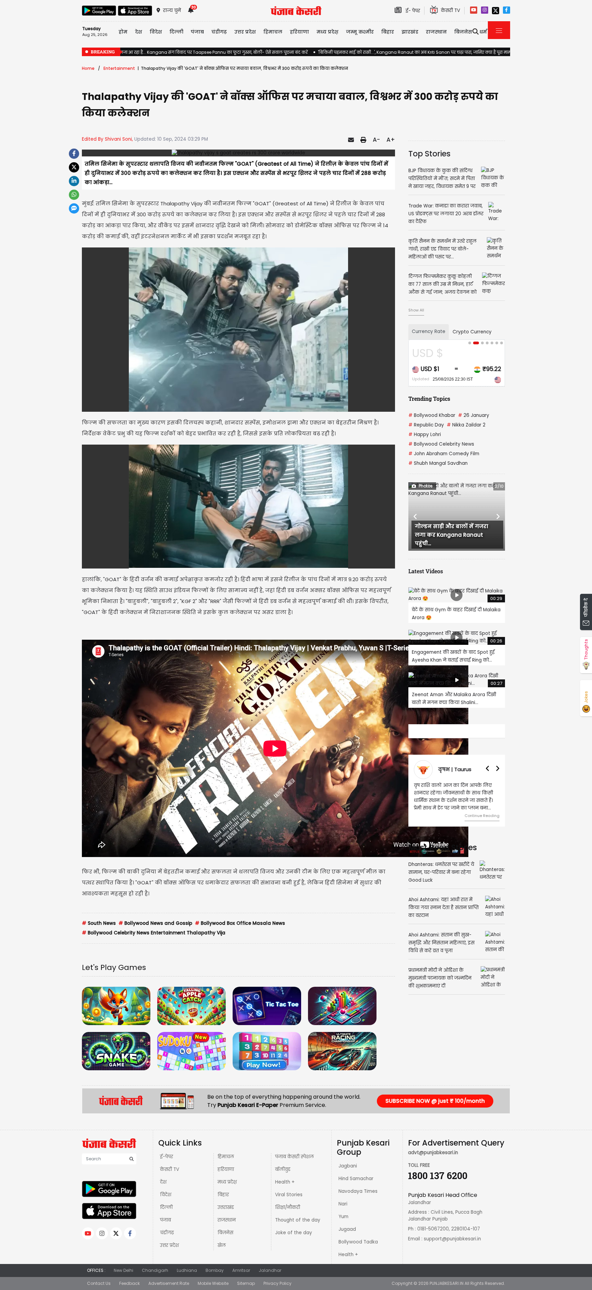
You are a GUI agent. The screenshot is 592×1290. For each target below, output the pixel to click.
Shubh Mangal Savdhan (438, 463)
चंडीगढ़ (167, 1232)
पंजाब (165, 1220)
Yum (343, 1216)
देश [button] (138, 31)
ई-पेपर (166, 1156)
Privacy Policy (277, 1283)
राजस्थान (227, 1220)
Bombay (215, 1270)
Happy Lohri (424, 434)
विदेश (165, 1194)
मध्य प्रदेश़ (327, 31)
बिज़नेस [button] (463, 31)
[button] (415, 516)
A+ (390, 140)
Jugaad (347, 1229)
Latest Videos (425, 571)
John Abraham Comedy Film (443, 453)
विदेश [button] (156, 31)
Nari (342, 1204)
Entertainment (119, 68)
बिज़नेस (225, 1232)
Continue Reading (482, 815)
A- (376, 140)
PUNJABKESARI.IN (447, 1283)
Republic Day (426, 425)
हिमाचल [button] (272, 31)
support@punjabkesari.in (452, 1239)
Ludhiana (187, 1270)
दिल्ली (176, 31)
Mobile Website (213, 1283)
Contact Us (99, 1283)
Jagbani (347, 1166)
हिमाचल (226, 1156)
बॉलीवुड (283, 1169)
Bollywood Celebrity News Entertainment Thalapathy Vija (153, 933)
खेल (222, 1245)
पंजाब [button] (197, 31)
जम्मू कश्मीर (360, 31)
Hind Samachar (355, 1178)
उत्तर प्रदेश (245, 31)
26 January (473, 415)
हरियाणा (226, 1169)
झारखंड (410, 31)
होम (123, 31)
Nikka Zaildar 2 (466, 425)
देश (163, 1182)
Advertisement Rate (168, 1283)
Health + (285, 1182)
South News (99, 923)
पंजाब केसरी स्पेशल (294, 1156)
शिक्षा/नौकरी (287, 1207)
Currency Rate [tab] (428, 331)
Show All (416, 310)
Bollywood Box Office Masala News (240, 923)
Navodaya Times (358, 1191)
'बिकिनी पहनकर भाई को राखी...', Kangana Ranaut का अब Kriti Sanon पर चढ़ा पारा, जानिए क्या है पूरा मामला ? (418, 52)
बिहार (387, 31)
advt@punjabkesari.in (433, 1152)
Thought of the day (297, 1220)
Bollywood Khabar (431, 415)
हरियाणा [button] (299, 31)
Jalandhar (270, 1270)
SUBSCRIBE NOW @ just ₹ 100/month (435, 1101)
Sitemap (246, 1283)
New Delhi (123, 1270)
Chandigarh (155, 1270)
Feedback (129, 1283)
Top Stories (429, 153)
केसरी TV (169, 1169)
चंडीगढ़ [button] (219, 31)
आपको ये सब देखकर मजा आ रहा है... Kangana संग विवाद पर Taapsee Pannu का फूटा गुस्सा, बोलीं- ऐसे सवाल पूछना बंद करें (195, 52)
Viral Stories (289, 1194)
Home (88, 68)
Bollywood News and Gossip (155, 923)
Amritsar (241, 1270)
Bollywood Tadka (358, 1242)
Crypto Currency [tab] (472, 332)
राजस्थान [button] (436, 31)
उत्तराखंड (226, 1207)
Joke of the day (293, 1232)
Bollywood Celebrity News (441, 444)
